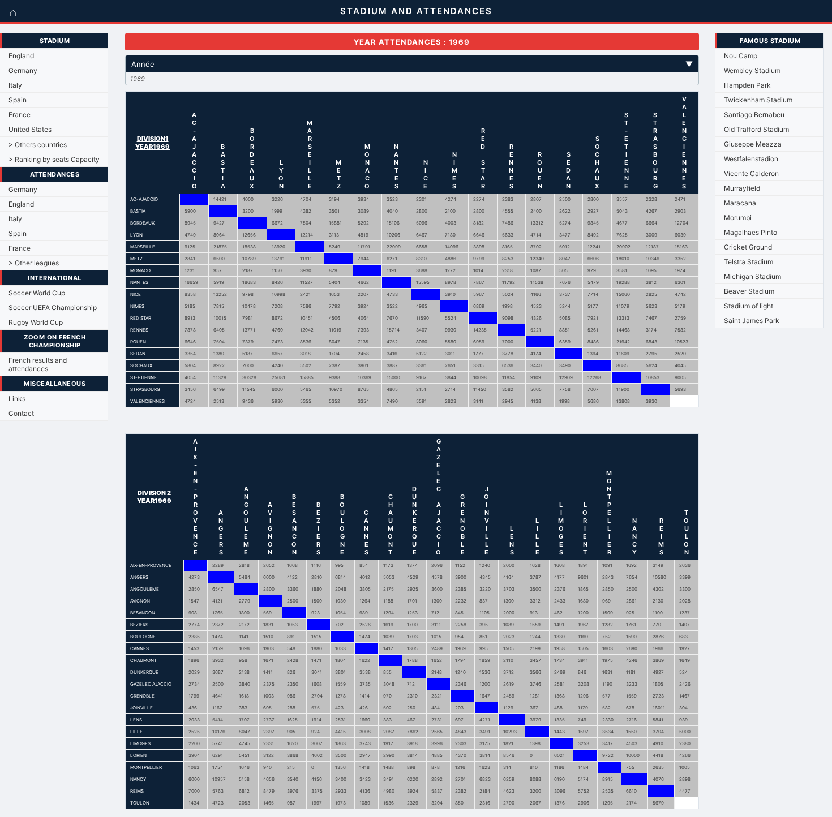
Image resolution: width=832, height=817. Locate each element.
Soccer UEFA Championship (52, 307)
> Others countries (37, 144)
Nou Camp (740, 55)
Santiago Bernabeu (754, 114)
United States (30, 129)
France (19, 114)
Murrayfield (742, 188)
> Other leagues (33, 263)
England (21, 55)
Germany (22, 70)
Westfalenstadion (751, 158)
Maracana (740, 203)
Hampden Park (747, 85)
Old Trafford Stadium (756, 129)
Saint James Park (751, 320)
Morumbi (738, 217)
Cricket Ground (748, 247)
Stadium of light (748, 306)
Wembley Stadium (752, 70)
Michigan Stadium (752, 276)
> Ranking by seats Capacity (54, 159)
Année (412, 63)
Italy (15, 85)
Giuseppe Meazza (753, 144)
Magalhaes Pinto (750, 232)
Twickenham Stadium (758, 100)
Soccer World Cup (36, 293)
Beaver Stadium (749, 291)
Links (16, 398)
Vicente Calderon (751, 173)
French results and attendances (37, 364)
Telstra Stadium (748, 261)
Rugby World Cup (35, 322)
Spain (17, 100)
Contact (21, 413)
